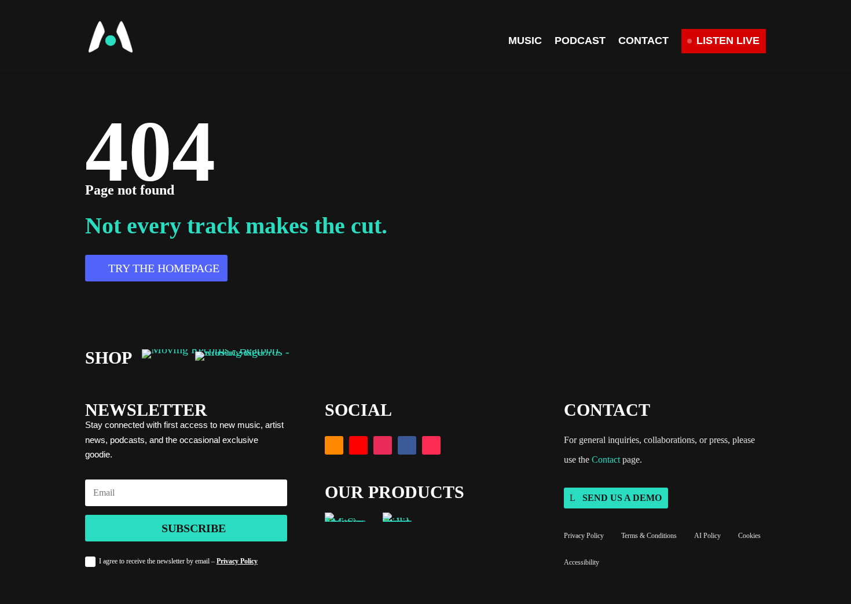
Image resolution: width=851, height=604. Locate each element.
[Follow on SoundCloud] (334, 445)
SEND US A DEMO (622, 498)
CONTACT (643, 41)
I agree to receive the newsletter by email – (178, 561)
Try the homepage (163, 268)
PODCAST (580, 41)
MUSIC (525, 41)
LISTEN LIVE (728, 40)
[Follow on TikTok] (431, 445)
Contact (606, 459)
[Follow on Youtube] (358, 445)
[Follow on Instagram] (382, 445)
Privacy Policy (237, 561)
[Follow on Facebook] (407, 445)
